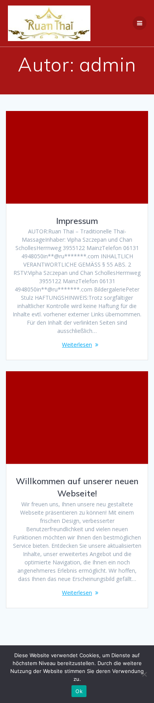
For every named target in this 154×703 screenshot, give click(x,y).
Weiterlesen (77, 344)
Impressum (77, 221)
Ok (79, 691)
